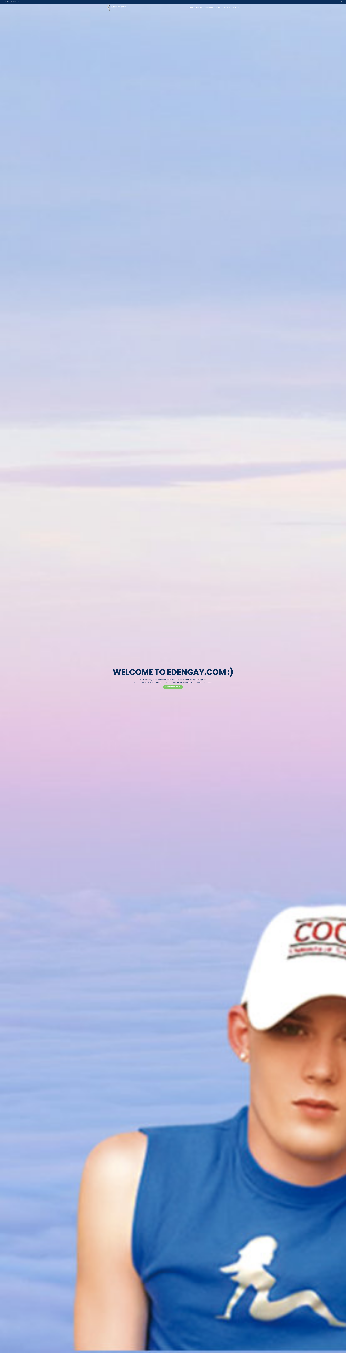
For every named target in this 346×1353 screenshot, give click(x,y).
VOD (234, 7)
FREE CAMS (227, 7)
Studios (218, 7)
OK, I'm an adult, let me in (173, 687)
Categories (209, 7)
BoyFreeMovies (15, 2)
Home (191, 7)
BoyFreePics (6, 2)
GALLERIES (199, 7)
